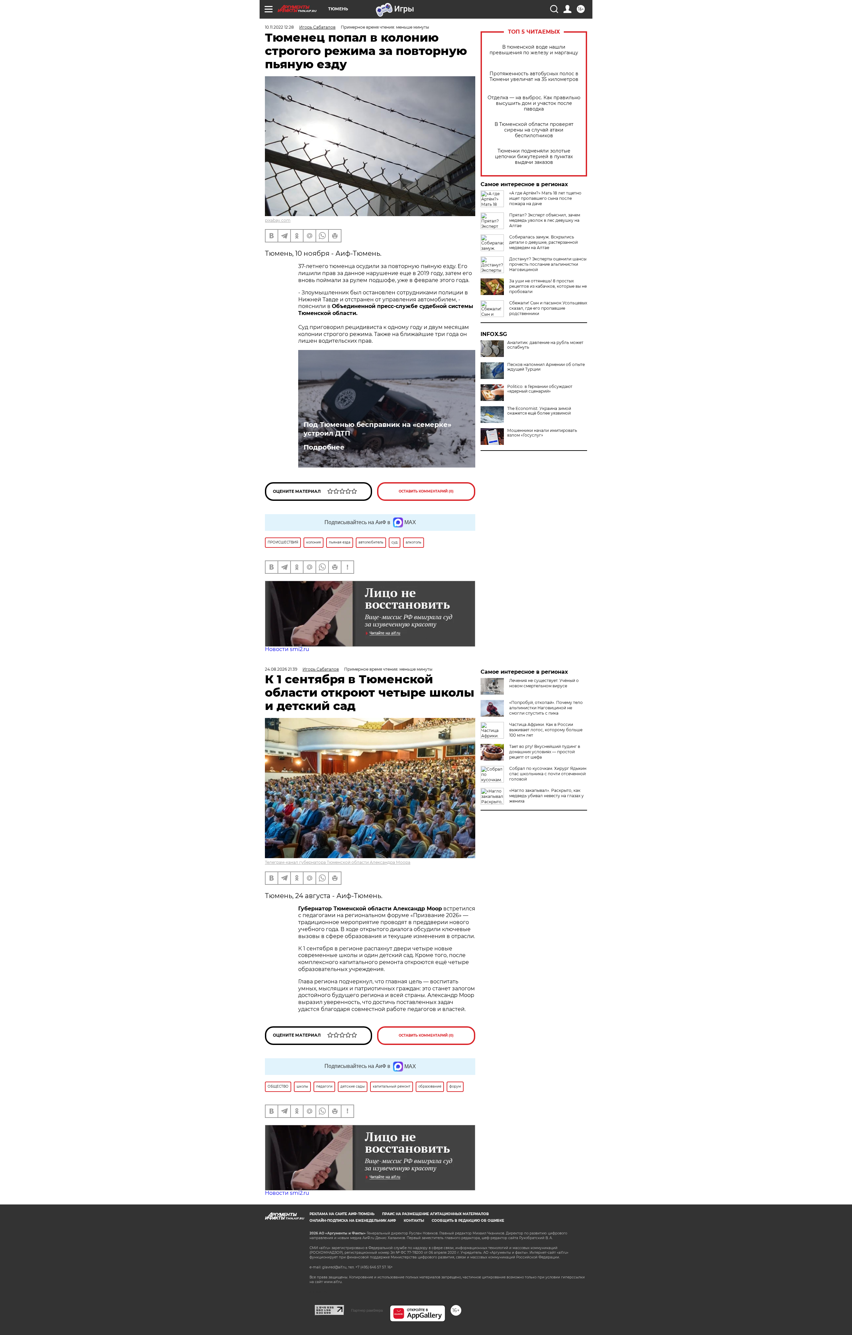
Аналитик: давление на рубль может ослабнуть (545, 345)
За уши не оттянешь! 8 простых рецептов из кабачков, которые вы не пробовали (548, 286)
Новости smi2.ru (287, 649)
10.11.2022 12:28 (279, 27)
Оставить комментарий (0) (426, 491)
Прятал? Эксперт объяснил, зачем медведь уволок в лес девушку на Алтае (544, 220)
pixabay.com (278, 220)
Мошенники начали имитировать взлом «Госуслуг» (542, 433)
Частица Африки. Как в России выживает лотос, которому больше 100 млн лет (545, 730)
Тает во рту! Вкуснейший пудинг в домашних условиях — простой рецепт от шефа (544, 752)
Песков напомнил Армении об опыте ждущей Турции (546, 367)
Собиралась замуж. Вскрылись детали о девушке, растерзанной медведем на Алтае (543, 242)
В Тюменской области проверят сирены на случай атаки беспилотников (534, 130)
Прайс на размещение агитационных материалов (435, 1214)
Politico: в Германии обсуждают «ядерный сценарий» (539, 389)
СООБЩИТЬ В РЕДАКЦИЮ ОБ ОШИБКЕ (468, 1220)
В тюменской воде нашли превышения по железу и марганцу (534, 50)
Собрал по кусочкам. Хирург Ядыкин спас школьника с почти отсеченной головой (547, 774)
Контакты (414, 1220)
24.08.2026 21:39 (281, 669)
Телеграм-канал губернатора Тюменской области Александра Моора (337, 862)
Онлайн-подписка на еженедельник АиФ (353, 1220)
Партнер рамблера (367, 1310)
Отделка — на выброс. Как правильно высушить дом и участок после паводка (534, 103)
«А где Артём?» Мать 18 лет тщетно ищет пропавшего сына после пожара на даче (545, 198)
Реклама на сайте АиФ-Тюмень (342, 1214)
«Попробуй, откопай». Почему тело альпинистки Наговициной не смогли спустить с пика (546, 708)
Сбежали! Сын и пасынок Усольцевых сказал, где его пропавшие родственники (548, 308)
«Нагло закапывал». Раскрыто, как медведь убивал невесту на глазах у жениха (546, 796)
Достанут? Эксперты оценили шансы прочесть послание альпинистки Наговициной (547, 264)
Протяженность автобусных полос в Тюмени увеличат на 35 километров (534, 76)
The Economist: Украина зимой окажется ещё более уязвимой (539, 411)
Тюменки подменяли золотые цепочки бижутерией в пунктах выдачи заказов (534, 156)
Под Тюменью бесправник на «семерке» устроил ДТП (377, 429)
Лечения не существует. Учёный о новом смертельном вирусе (544, 683)
